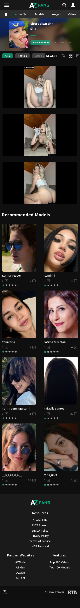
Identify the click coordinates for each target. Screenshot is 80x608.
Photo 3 (22, 55)
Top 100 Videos (60, 562)
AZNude (20, 562)
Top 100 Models (59, 567)
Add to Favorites (40, 42)
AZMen (20, 567)
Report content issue (62, 42)
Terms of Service (40, 541)
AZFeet (20, 578)
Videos (72, 14)
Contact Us (40, 520)
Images (56, 14)
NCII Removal (40, 546)
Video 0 (39, 55)
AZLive (20, 572)
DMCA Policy (40, 530)
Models (39, 14)
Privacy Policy (40, 536)
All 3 (7, 55)
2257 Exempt (40, 525)
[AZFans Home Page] (6, 14)
